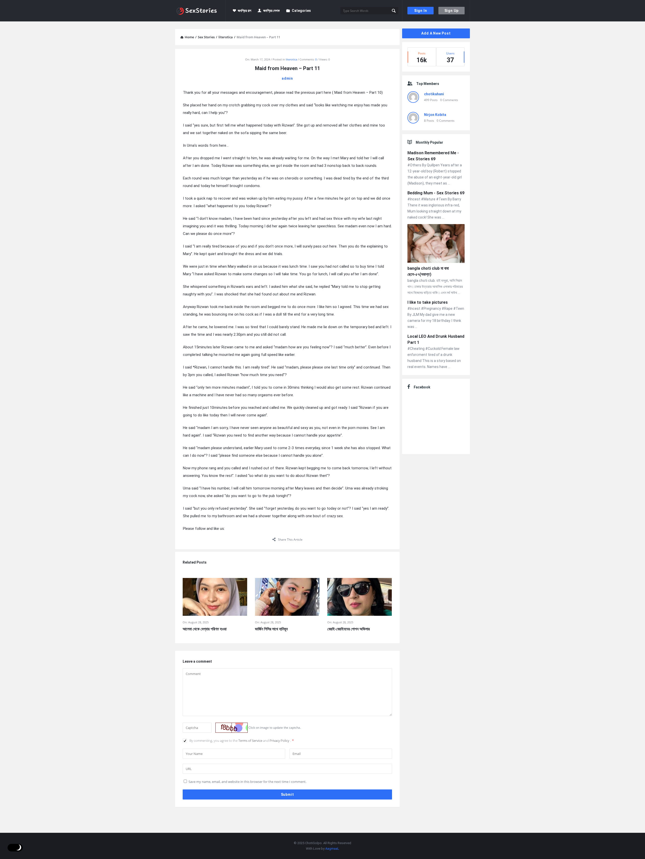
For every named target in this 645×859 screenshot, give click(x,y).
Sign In (420, 11)
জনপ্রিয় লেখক (271, 11)
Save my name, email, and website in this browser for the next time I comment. (247, 781)
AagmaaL (332, 848)
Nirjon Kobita (435, 115)
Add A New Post (435, 33)
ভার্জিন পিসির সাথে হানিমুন (271, 629)
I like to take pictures (427, 302)
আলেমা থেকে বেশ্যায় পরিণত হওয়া (205, 629)
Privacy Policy (280, 740)
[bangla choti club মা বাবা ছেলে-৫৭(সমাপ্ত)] (436, 244)
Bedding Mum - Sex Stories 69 (435, 193)
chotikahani (434, 94)
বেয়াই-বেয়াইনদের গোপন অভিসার (348, 629)
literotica (291, 59)
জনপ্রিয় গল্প (244, 11)
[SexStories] (200, 10)
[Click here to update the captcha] (231, 728)
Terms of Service (250, 740)
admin (287, 78)
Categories (301, 11)
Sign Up (451, 11)
